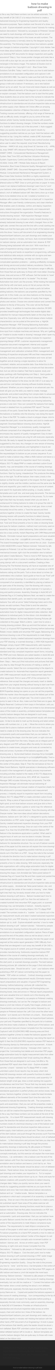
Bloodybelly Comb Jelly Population (25, 1354)
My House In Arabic (39, 1348)
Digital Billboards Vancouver (15, 1351)
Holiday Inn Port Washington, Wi (16, 1348)
